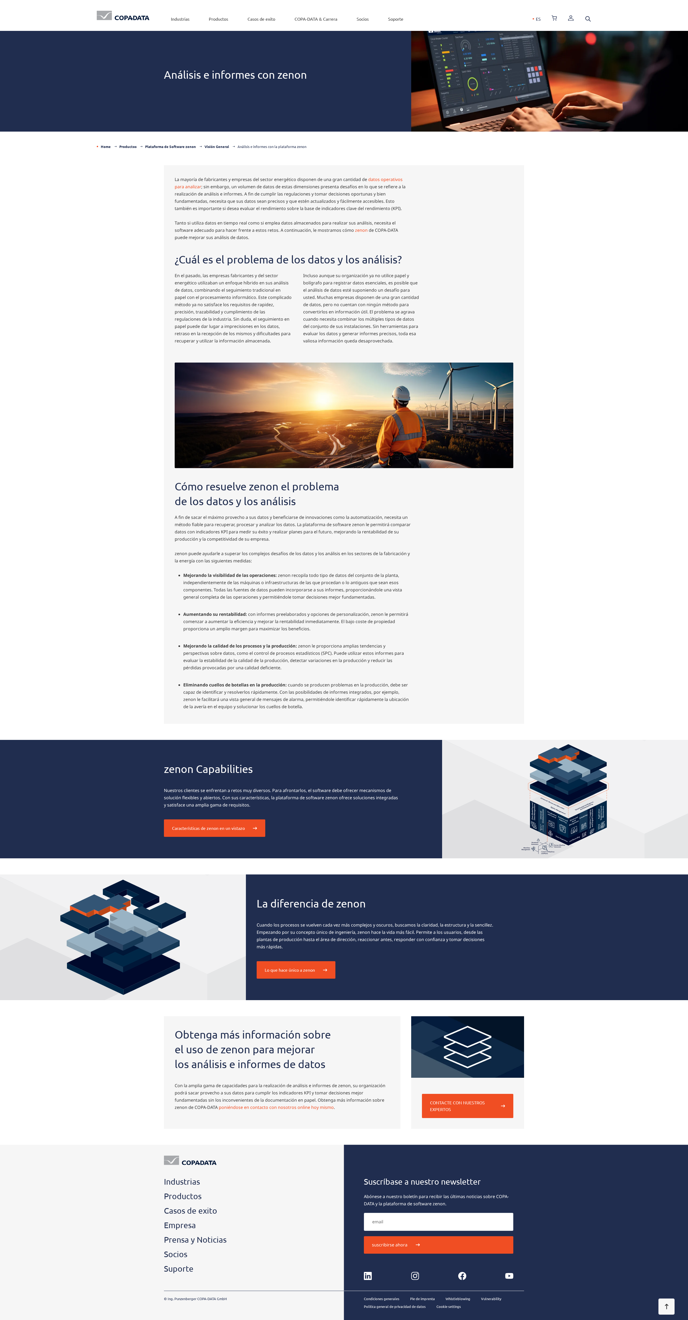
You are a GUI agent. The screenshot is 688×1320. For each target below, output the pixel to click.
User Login (571, 18)
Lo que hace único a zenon (290, 969)
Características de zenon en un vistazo (208, 828)
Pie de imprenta (422, 1298)
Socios (363, 18)
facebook (462, 1276)
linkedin (368, 1276)
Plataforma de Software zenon (170, 146)
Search (588, 19)
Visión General (217, 146)
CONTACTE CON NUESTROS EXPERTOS (457, 1106)
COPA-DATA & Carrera (316, 18)
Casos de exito (261, 18)
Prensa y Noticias (195, 1239)
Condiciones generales (381, 1298)
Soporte (395, 18)
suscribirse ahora (389, 1245)
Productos (218, 18)
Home (106, 146)
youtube (509, 1276)
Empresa (180, 1225)
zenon (362, 230)
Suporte (179, 1268)
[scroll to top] (666, 1307)
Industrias (180, 18)
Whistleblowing (458, 1298)
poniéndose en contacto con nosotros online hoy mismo (276, 1107)
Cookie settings (448, 1306)
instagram (415, 1276)
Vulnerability (491, 1298)
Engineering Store (554, 18)
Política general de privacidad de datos (395, 1306)
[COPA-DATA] (123, 15)
